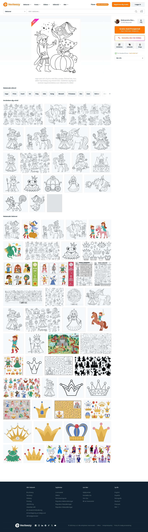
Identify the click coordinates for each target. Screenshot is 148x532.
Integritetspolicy (108, 525)
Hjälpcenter (87, 492)
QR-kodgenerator (32, 516)
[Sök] (136, 11)
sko (81, 94)
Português (118, 498)
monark (61, 94)
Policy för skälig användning (122, 525)
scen (88, 94)
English (117, 492)
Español (117, 495)
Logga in (138, 4)
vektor (96, 94)
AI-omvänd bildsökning (34, 510)
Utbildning (30, 504)
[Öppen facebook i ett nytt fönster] (36, 525)
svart (22, 94)
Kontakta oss (87, 495)
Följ (141, 22)
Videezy (29, 498)
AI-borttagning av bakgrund (36, 513)
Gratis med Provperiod (130, 30)
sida (44, 94)
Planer (93, 4)
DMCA (57, 495)
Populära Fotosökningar (63, 504)
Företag (29, 501)
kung (52, 94)
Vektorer (26, 4)
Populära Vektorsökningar (64, 501)
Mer (65, 4)
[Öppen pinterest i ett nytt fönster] (45, 525)
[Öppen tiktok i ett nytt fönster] (49, 525)
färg (36, 94)
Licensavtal (59, 492)
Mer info (118, 58)
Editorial (56, 4)
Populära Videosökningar (64, 507)
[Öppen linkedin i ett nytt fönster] (42, 525)
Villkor (99, 525)
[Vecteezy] (11, 4)
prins (14, 94)
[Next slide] (108, 93)
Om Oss (85, 498)
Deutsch (117, 501)
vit (30, 94)
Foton (36, 4)
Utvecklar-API (30, 507)
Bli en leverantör (88, 501)
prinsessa (71, 94)
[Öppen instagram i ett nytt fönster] (39, 525)
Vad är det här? (133, 53)
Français (117, 504)
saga (6, 94)
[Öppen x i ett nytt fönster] (52, 525)
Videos (45, 4)
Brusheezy (30, 492)
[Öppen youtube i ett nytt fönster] (55, 525)
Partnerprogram (61, 498)
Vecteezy (29, 495)
